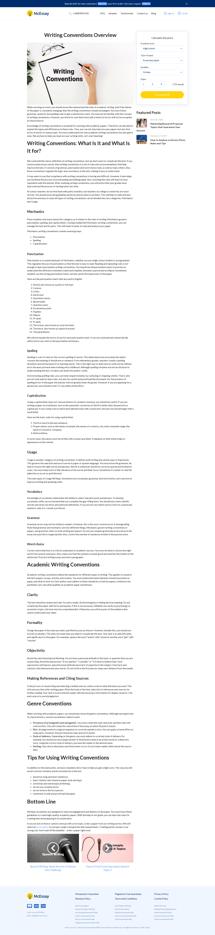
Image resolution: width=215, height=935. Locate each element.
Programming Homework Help (87, 923)
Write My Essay (160, 906)
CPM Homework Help (123, 919)
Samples (113, 13)
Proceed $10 (162, 94)
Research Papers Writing (85, 909)
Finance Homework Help (164, 916)
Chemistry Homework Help (125, 916)
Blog (153, 13)
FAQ (102, 13)
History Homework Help (163, 919)
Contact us (142, 13)
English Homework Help (124, 912)
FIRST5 (146, 3)
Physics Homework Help (84, 919)
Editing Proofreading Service (165, 909)
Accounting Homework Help (86, 912)
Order (185, 13)
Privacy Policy (161, 893)
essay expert (42, 826)
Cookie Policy (161, 898)
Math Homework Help (162, 912)
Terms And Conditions (126, 898)
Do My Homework (122, 909)
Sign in (170, 13)
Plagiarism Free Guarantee (128, 893)
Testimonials (127, 13)
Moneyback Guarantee (87, 893)
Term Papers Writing (123, 906)
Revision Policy (83, 898)
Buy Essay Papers (82, 906)
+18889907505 (81, 13)
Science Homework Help (85, 916)
